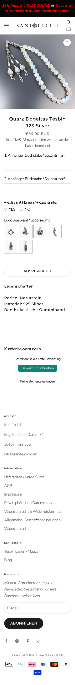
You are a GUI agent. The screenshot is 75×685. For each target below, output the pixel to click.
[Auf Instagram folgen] (17, 641)
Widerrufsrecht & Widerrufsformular (33, 511)
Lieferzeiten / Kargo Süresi (24, 477)
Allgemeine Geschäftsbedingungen (32, 520)
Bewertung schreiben (37, 368)
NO (27, 209)
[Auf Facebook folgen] (6, 641)
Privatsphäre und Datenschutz (28, 502)
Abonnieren (23, 623)
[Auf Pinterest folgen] (28, 641)
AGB (8, 485)
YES (12, 209)
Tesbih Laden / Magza (21, 551)
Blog (8, 560)
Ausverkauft (37, 271)
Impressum (13, 494)
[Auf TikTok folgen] (39, 641)
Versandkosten (34, 139)
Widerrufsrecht (16, 528)
